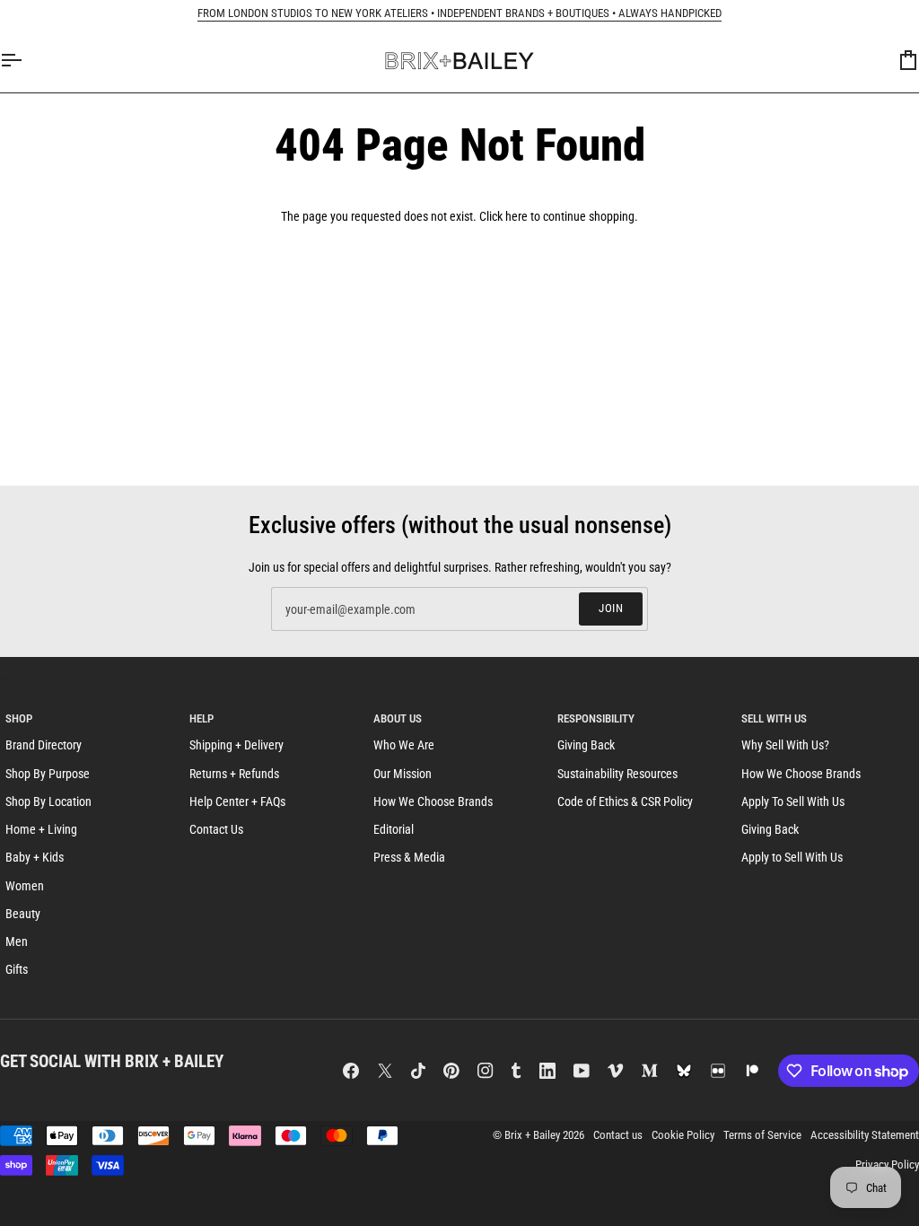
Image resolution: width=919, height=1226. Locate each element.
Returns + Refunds (234, 773)
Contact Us (216, 829)
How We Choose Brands (433, 801)
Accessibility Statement (864, 1135)
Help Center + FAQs (237, 801)
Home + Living (41, 829)
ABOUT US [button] (397, 718)
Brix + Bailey (532, 1135)
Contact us (618, 1135)
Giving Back (586, 745)
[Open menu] (27, 60)
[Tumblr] (516, 1071)
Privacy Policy (887, 1164)
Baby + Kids (34, 857)
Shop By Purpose (47, 773)
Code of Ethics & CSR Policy (625, 801)
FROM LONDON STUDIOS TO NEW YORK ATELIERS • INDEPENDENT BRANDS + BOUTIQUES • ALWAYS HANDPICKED (459, 13)
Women (24, 886)
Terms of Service (762, 1135)
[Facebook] (351, 1071)
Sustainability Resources (617, 773)
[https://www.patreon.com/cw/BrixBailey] (752, 1071)
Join (611, 608)
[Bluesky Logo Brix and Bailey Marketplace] (684, 1071)
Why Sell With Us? (785, 745)
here (516, 216)
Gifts (16, 969)
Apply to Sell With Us (792, 857)
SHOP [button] (18, 718)
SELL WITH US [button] (774, 718)
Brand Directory (43, 745)
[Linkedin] (547, 1071)
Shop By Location (48, 801)
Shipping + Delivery (236, 745)
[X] (385, 1071)
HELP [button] (201, 718)
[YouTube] (581, 1071)
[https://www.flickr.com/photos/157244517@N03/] (718, 1071)
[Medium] (650, 1071)
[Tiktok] (418, 1071)
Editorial (393, 829)
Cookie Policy (683, 1135)
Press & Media (409, 857)
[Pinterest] (451, 1071)
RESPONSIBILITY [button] (596, 718)
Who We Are (403, 745)
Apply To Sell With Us (793, 801)
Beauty (22, 913)
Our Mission (402, 773)
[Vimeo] (616, 1071)
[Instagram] (485, 1071)
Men (16, 941)
